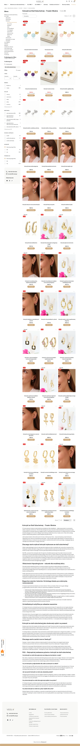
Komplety (8, 40)
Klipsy (8, 36)
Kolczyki (25, 8)
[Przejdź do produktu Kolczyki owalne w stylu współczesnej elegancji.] (67, 304)
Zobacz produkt (31, 56)
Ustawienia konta (64, 714)
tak (7, 149)
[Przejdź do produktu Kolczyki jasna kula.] (49, 34)
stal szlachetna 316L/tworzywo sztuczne (12, 123)
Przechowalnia (63, 716)
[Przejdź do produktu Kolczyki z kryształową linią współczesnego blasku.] (31, 266)
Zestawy (6, 43)
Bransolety (8, 19)
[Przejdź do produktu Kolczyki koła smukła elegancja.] (31, 151)
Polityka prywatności (34, 716)
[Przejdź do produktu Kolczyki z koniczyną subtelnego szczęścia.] (31, 457)
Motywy (6, 45)
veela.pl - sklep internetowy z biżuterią (10, 8)
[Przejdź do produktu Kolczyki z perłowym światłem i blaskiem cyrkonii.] (31, 380)
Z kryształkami (10, 28)
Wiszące (9, 25)
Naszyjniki (8, 17)
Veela (8, 88)
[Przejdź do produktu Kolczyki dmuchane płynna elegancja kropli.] (49, 227)
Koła (8, 27)
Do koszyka (31, 95)
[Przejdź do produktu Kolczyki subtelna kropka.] (67, 189)
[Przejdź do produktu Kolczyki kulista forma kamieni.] (31, 34)
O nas (30, 712)
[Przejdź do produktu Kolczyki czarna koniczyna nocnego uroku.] (67, 457)
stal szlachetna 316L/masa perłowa (12, 120)
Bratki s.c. (9, 85)
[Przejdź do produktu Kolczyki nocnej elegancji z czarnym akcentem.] (31, 419)
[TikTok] (12, 181)
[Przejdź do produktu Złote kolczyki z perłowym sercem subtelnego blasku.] (49, 495)
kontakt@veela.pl (40, 744)
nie (7, 152)
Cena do (15, 76)
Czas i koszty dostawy (49, 714)
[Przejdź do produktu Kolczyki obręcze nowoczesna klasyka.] (31, 189)
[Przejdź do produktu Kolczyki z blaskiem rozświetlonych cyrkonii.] (31, 304)
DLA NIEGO (7, 42)
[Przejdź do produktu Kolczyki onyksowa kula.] (49, 73)
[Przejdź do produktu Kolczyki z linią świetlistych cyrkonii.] (49, 304)
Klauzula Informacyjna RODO (34, 718)
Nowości (6, 53)
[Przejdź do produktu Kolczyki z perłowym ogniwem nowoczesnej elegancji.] (49, 380)
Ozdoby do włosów (8, 46)
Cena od (6, 76)
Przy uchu (9, 24)
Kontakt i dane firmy (33, 724)
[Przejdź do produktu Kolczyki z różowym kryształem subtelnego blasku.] (49, 342)
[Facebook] (7, 181)
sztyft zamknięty (10, 140)
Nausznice (9, 34)
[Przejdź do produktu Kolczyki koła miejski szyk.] (67, 151)
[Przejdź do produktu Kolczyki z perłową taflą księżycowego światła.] (67, 380)
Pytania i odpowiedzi (33, 726)
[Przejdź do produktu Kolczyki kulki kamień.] (67, 34)
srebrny (8, 104)
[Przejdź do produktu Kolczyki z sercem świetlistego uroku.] (49, 457)
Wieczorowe (10, 33)
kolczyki (68, 540)
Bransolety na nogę (10, 39)
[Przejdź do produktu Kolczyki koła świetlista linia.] (31, 227)
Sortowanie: (24, 13)
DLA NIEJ (20, 8)
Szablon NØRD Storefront (33, 735)
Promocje (6, 54)
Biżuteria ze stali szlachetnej (10, 14)
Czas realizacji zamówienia (50, 716)
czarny (8, 94)
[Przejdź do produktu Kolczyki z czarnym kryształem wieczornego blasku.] (67, 342)
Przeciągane (10, 30)
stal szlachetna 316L (11, 113)
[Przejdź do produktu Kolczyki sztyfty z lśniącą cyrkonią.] (49, 113)
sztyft (8, 135)
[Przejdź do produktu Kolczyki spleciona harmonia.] (67, 227)
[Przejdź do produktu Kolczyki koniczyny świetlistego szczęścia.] (67, 495)
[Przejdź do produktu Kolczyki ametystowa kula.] (31, 73)
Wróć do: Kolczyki (9, 64)
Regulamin (31, 714)
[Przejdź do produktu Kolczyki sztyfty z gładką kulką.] (67, 73)
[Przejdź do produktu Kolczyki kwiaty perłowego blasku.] (67, 419)
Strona (66, 16)
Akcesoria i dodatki (8, 50)
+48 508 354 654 (52, 744)
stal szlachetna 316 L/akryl (12, 126)
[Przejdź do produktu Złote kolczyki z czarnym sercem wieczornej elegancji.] (31, 495)
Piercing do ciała (8, 48)
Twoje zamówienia (64, 712)
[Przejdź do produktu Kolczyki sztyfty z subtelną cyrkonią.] (31, 113)
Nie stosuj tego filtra (11, 147)
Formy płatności (48, 712)
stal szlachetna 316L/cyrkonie (10, 116)
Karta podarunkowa (8, 51)
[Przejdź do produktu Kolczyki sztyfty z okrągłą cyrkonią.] (67, 113)
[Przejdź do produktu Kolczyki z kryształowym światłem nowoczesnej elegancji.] (49, 266)
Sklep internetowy (40, 742)
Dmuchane (9, 31)
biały (8, 99)
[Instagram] (10, 181)
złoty (8, 102)
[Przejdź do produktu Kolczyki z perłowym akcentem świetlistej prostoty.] (67, 266)
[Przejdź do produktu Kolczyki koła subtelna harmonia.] (49, 151)
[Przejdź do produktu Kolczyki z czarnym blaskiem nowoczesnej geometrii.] (31, 342)
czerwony (9, 97)
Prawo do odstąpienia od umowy (34, 722)
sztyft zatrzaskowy (11, 138)
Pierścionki (8, 37)
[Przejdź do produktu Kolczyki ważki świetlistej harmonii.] (49, 419)
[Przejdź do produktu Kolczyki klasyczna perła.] (49, 189)
